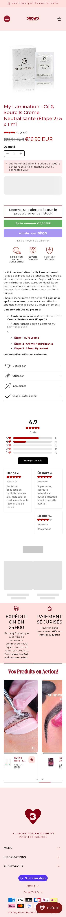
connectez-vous (18, 169)
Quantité (9, 146)
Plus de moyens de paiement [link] (33, 241)
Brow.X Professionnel (29, 912)
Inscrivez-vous (42, 166)
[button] (33, 223)
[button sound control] (13, 748)
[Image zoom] (33, 67)
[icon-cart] (58, 19)
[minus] (7, 153)
